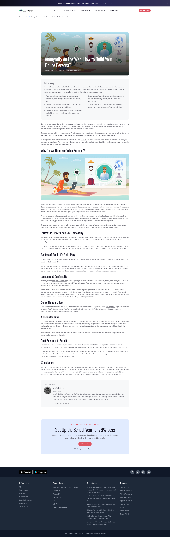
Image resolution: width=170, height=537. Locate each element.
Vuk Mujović (60, 70)
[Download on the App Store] (26, 472)
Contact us (23, 503)
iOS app (123, 507)
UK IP (55, 501)
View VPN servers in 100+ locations (65, 487)
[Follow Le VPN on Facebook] (132, 472)
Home (21, 17)
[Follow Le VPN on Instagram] (143, 472)
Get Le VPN (144, 10)
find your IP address (59, 281)
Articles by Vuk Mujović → (61, 403)
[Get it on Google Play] (40, 472)
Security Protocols (25, 500)
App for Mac (124, 504)
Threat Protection (126, 494)
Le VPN (83, 140)
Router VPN (124, 514)
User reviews (23, 497)
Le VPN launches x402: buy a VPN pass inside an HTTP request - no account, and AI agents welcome (101, 490)
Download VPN (125, 497)
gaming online (110, 307)
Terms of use (23, 507)
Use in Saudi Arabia (60, 507)
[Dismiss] (168, 3)
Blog (27, 17)
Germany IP (57, 497)
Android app (124, 511)
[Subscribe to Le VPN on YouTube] (149, 472)
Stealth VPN (124, 487)
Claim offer (85, 444)
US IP (55, 504)
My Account (114, 10)
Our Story (22, 493)
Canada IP (56, 491)
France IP (56, 494)
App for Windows (126, 501)
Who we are (23, 490)
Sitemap (104, 533)
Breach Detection (126, 491)
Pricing (56, 10)
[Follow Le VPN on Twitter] (138, 472)
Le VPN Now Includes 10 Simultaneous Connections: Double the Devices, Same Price (101, 498)
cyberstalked (45, 218)
